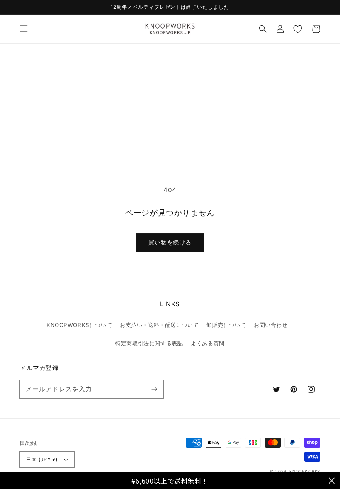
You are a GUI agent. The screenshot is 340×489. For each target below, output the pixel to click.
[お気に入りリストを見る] (297, 29)
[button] (23, 29)
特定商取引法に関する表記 (149, 343)
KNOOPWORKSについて (79, 325)
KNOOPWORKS (304, 471)
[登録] (154, 388)
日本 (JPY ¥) (42, 459)
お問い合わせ (270, 325)
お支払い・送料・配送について (159, 325)
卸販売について (226, 325)
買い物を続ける (170, 242)
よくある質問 (207, 343)
